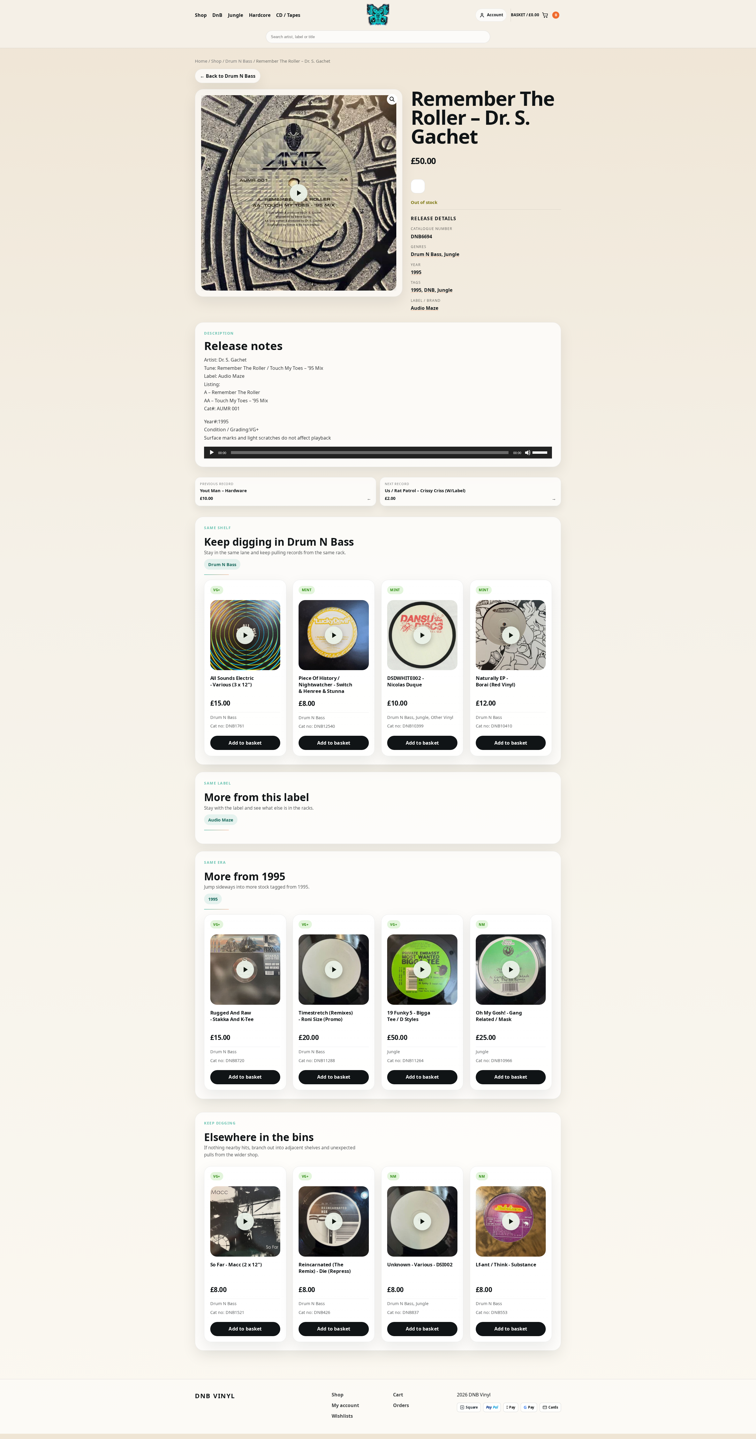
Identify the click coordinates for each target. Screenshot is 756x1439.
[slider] (540, 452)
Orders (401, 1405)
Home (201, 61)
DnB (217, 15)
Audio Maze (424, 308)
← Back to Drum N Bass (227, 76)
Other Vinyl (442, 717)
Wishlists (342, 1416)
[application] (378, 452)
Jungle (235, 15)
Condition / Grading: (227, 429)
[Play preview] (298, 193)
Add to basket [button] (245, 743)
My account (345, 1405)
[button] (392, 99)
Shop (201, 15)
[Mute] (528, 453)
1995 (416, 272)
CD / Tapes (288, 15)
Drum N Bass (238, 61)
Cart (398, 1394)
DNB (429, 290)
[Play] (212, 453)
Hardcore (260, 15)
